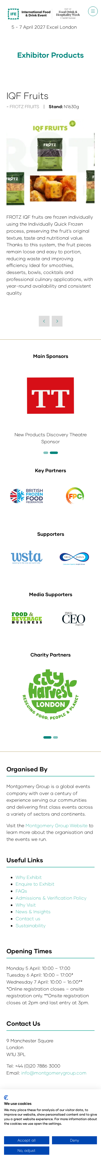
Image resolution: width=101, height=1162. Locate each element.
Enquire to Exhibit (35, 884)
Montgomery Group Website (57, 825)
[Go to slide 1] (47, 737)
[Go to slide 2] (45, 453)
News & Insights (33, 911)
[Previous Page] (44, 321)
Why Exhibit (29, 877)
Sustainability (31, 925)
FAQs (21, 891)
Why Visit (26, 905)
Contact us (28, 918)
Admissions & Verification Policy (51, 898)
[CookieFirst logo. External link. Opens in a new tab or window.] (6, 1097)
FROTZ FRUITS (24, 106)
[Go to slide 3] (54, 453)
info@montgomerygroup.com (53, 1073)
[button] (93, 11)
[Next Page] (57, 321)
